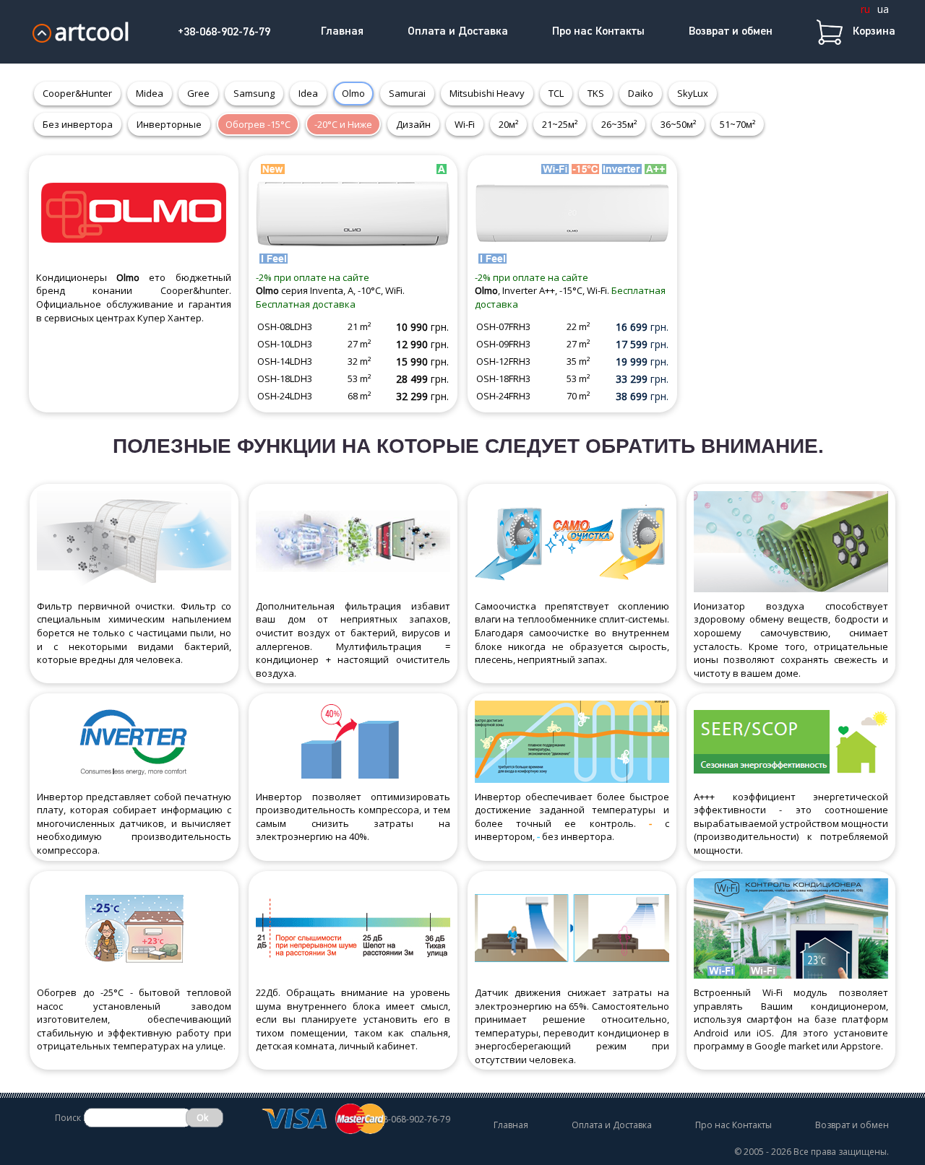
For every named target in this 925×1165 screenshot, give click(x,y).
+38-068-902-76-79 (224, 32)
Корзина (874, 32)
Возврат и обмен (731, 32)
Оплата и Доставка (458, 32)
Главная (342, 32)
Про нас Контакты (598, 32)
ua (883, 9)
